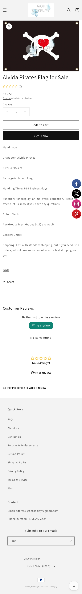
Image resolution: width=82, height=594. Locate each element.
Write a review (41, 325)
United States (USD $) (38, 566)
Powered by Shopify (49, 587)
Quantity (7, 104)
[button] (5, 10)
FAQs (6, 270)
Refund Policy (16, 454)
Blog (10, 488)
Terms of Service (18, 479)
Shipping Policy (17, 462)
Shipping (7, 98)
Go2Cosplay (36, 587)
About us (13, 428)
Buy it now (41, 135)
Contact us (14, 436)
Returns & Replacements (23, 445)
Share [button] (10, 281)
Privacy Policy (16, 471)
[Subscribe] (70, 541)
